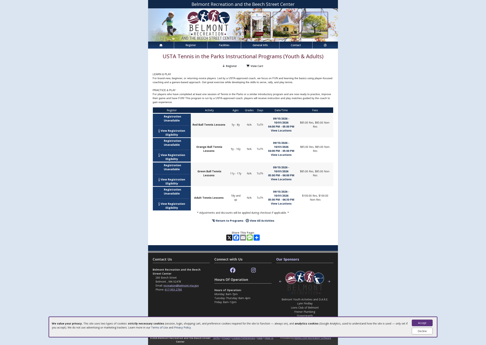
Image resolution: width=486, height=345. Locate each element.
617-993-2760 (173, 289)
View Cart (257, 66)
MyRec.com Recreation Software (312, 338)
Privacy (226, 338)
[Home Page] (161, 45)
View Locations (281, 130)
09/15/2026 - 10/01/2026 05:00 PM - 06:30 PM (281, 195)
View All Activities (261, 220)
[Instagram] (253, 270)
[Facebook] (232, 270)
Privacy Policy (182, 327)
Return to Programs (229, 220)
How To (269, 338)
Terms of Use (159, 327)
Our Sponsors (287, 259)
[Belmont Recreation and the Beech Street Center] (243, 24)
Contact (296, 45)
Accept (422, 323)
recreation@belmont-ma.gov (181, 285)
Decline (422, 331)
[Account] (325, 45)
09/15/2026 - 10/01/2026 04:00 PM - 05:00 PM (281, 122)
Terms (216, 338)
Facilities (224, 45)
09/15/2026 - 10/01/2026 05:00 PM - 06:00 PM (281, 171)
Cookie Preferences (243, 338)
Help (260, 338)
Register (190, 45)
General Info (260, 45)
